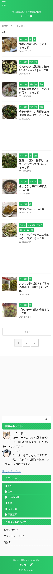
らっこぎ (26, 16)
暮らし (11, 485)
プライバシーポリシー (15, 536)
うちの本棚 (13, 497)
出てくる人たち (11, 471)
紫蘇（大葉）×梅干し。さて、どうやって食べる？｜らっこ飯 (34, 164)
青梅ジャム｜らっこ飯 (31, 208)
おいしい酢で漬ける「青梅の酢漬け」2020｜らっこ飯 (34, 287)
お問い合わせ (11, 529)
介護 (10, 502)
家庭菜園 (12, 514)
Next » (27, 331)
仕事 (10, 491)
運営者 (7, 542)
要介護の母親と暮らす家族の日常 (26, 560)
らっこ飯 (12, 508)
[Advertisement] (26, 138)
